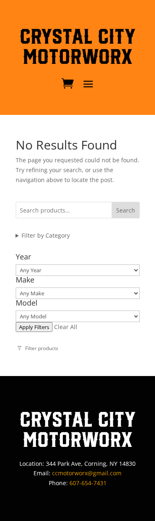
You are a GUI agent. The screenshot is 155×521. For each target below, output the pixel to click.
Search (125, 210)
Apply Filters (34, 327)
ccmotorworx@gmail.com (87, 473)
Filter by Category (45, 235)
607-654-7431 (88, 483)
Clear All (65, 327)
